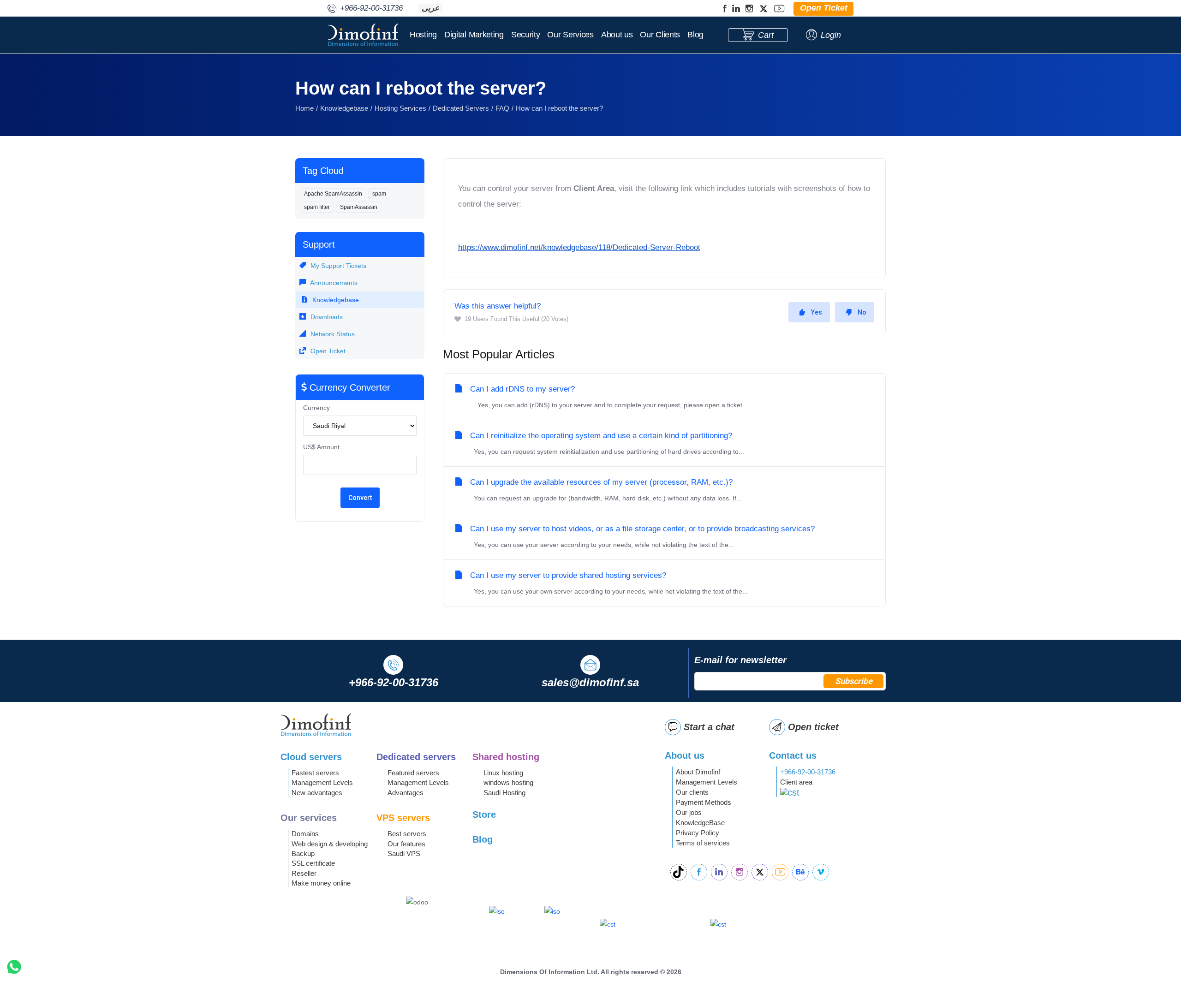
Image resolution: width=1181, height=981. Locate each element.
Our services (308, 818)
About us (617, 34)
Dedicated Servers (461, 108)
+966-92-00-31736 (807, 772)
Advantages (405, 793)
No (862, 312)
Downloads (326, 317)
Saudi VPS (404, 853)
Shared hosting (505, 757)
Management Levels (322, 782)
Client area (796, 782)
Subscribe (853, 681)
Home (304, 108)
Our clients (692, 792)
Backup (303, 853)
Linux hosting (503, 773)
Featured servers (413, 773)
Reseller (304, 873)
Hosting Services (400, 108)
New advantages (317, 793)
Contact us (793, 755)
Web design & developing (330, 844)
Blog (695, 34)
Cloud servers (311, 757)
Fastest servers (315, 773)
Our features (406, 844)
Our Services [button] (570, 34)
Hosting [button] (423, 34)
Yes (816, 312)
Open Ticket (327, 351)
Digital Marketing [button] (474, 34)
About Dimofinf (698, 772)
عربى (430, 8)
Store (484, 814)
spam (379, 193)
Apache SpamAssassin (333, 193)
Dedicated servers (416, 757)
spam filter (317, 207)
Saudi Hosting (504, 793)
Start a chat (709, 726)
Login (831, 35)
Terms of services (703, 843)
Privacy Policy (697, 833)
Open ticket (813, 726)
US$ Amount (321, 447)
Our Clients (660, 34)
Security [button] (525, 34)
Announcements (333, 282)
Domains (305, 834)
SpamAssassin (358, 207)
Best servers (407, 834)
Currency (316, 407)
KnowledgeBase (700, 822)
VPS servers (403, 818)
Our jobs (689, 812)
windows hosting (508, 782)
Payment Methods (703, 802)
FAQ (502, 108)
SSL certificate (313, 863)
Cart (766, 35)
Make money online (321, 883)
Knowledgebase (344, 108)
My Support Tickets (337, 265)
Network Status (332, 334)
